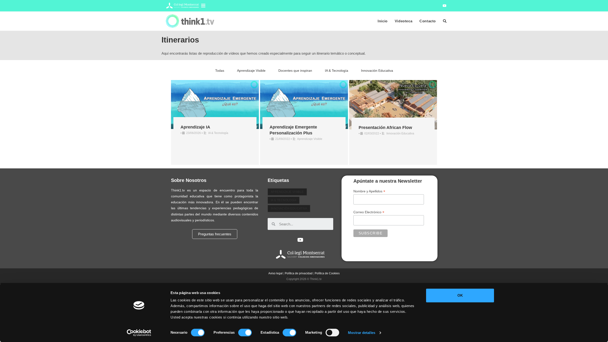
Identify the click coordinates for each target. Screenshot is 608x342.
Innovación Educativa (377, 70)
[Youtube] (300, 240)
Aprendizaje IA (195, 127)
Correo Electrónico (368, 212)
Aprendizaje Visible (251, 70)
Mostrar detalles (361, 333)
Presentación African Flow (385, 127)
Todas (219, 70)
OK (460, 295)
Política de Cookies (327, 273)
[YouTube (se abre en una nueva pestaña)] (443, 5)
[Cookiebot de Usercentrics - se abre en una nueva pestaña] (139, 332)
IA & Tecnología (336, 70)
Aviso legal (275, 273)
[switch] (245, 332)
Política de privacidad (299, 273)
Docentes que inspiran (295, 70)
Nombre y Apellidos (369, 191)
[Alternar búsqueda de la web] (444, 21)
